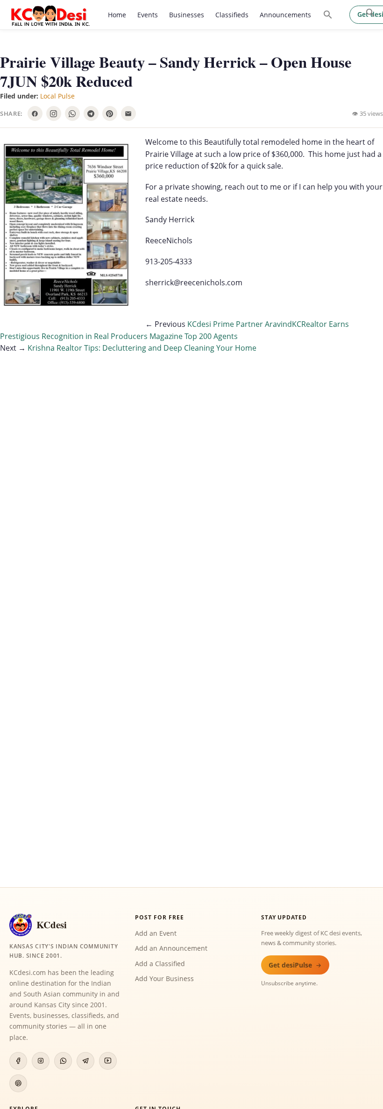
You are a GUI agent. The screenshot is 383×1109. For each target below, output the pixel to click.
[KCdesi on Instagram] (41, 1061)
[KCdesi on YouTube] (108, 1061)
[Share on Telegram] (91, 113)
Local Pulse (57, 96)
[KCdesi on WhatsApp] (63, 1061)
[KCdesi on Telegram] (85, 1061)
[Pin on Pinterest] (109, 113)
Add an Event (156, 933)
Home (117, 14)
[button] (370, 12)
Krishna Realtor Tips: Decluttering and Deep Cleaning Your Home (142, 348)
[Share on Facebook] (35, 113)
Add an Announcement (171, 948)
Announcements (285, 14)
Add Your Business (164, 978)
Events (147, 14)
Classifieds (231, 14)
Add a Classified (160, 963)
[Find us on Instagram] (53, 113)
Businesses (186, 14)
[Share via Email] (128, 113)
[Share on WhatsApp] (72, 113)
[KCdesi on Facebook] (18, 1061)
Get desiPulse (290, 965)
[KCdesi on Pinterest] (18, 1083)
